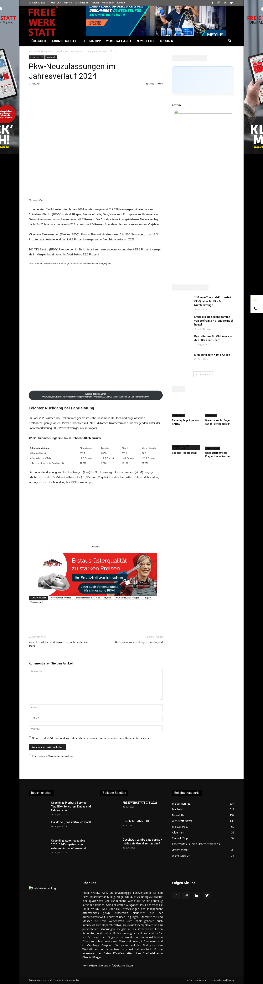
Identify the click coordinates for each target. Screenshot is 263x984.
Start (31, 51)
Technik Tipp (91, 41)
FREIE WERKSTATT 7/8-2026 (140, 802)
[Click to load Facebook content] (203, 79)
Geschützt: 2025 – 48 (136, 821)
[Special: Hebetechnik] (186, 440)
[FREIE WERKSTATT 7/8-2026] (110, 807)
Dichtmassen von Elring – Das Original (139, 642)
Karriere (68, 3)
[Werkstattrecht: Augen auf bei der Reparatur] (220, 407)
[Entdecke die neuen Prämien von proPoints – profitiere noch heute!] (181, 321)
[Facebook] (212, 2)
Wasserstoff (36, 602)
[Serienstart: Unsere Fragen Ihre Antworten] (220, 440)
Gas (98, 597)
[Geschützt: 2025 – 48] (110, 826)
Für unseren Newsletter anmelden (53, 756)
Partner (95, 3)
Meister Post (212, 448)
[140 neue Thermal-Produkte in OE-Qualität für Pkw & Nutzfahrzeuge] (181, 302)
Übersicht (39, 41)
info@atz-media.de (121, 965)
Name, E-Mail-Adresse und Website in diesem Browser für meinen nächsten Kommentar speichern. (92, 738)
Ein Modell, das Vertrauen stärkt (71, 822)
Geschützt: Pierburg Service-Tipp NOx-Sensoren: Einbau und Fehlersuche (71, 806)
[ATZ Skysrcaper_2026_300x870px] (203, 112)
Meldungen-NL (45, 51)
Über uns (56, 3)
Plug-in (147, 597)
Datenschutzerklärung (222, 980)
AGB (189, 980)
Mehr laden (202, 374)
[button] (229, 41)
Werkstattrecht (119, 41)
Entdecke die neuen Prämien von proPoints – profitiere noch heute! (214, 320)
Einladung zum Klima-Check (212, 354)
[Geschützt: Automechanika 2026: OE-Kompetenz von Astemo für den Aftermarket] (37, 845)
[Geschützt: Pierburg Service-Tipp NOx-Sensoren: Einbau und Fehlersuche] (38, 807)
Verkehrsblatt (81, 3)
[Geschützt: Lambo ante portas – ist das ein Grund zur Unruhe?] (110, 844)
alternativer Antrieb (61, 597)
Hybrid (107, 597)
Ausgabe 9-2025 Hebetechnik (181, 447)
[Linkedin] (225, 2)
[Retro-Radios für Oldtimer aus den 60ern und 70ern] (181, 341)
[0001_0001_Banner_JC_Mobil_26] (97, 574)
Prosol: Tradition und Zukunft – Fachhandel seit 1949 (59, 644)
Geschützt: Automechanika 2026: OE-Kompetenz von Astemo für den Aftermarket (68, 844)
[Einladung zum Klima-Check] (181, 367)
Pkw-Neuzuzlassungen (128, 597)
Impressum (201, 980)
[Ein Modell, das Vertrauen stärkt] (38, 827)
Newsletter (146, 41)
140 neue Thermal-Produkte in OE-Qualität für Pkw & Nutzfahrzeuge (213, 301)
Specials (166, 41)
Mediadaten (108, 3)
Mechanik (62, 51)
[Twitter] (231, 2)
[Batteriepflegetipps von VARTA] (186, 407)
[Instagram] (219, 2)
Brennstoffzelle (84, 597)
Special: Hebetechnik (184, 452)
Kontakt (121, 3)
